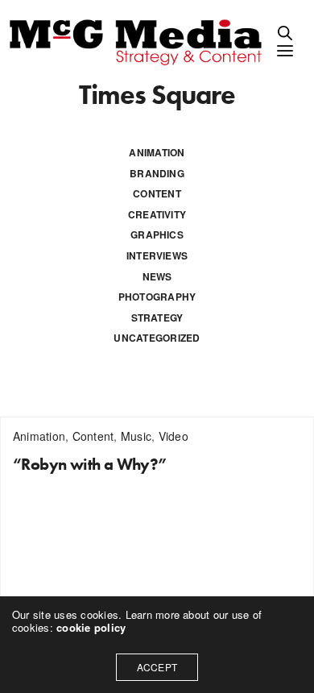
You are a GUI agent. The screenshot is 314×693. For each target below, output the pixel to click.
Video (173, 436)
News (157, 276)
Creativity (157, 214)
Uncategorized (157, 337)
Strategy (157, 317)
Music (136, 436)
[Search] (285, 33)
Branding (157, 173)
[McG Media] (138, 40)
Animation (156, 152)
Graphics (157, 234)
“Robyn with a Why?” (90, 464)
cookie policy (91, 627)
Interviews (157, 255)
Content (157, 193)
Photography (157, 296)
